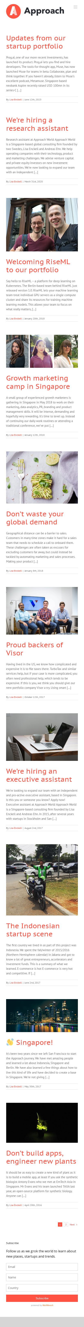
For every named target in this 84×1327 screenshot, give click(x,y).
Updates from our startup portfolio (35, 41)
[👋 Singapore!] (42, 1015)
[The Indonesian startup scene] (42, 880)
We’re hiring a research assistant (37, 123)
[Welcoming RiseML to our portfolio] (42, 224)
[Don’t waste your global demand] (42, 477)
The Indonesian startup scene (33, 929)
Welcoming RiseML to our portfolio (38, 265)
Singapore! (33, 1042)
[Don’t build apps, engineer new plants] (42, 1123)
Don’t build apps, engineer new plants (41, 1156)
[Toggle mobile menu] (76, 7)
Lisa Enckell (15, 99)
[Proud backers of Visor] (42, 611)
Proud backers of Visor (34, 648)
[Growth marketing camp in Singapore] (42, 351)
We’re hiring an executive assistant (39, 775)
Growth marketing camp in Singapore (38, 381)
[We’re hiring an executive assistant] (42, 737)
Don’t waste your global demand (35, 517)
